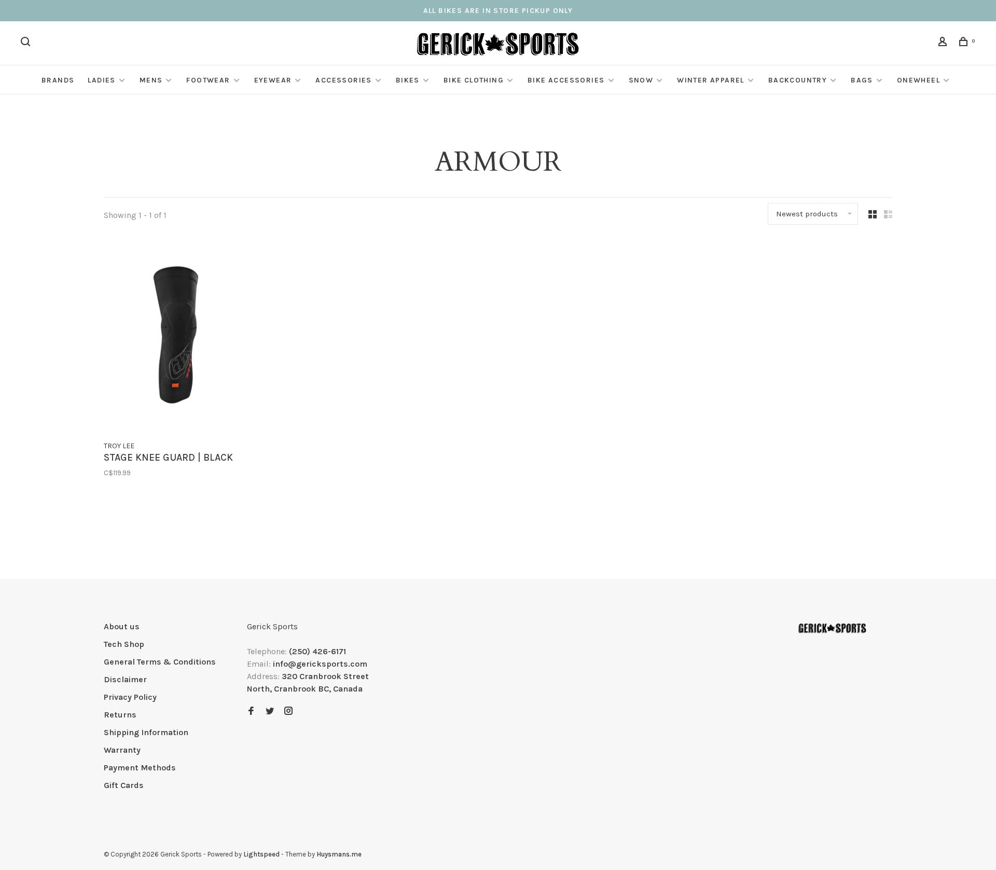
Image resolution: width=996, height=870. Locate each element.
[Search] (27, 43)
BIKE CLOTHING (474, 80)
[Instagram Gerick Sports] (288, 711)
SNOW (641, 80)
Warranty (122, 750)
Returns (120, 715)
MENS (151, 80)
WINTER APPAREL (710, 80)
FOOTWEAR (208, 80)
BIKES (408, 80)
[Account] (944, 43)
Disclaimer (125, 679)
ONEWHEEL (918, 80)
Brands (58, 80)
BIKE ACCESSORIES (566, 80)
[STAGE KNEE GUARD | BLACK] (176, 337)
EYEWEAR (273, 80)
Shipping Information (146, 732)
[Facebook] (251, 711)
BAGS (862, 80)
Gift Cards (124, 785)
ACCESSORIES (343, 80)
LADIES (101, 80)
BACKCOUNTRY (797, 80)
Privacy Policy (130, 697)
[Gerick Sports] (832, 628)
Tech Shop (124, 644)
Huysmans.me (339, 854)
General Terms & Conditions (160, 662)
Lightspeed (261, 854)
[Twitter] (270, 711)
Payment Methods (140, 767)
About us (122, 626)
